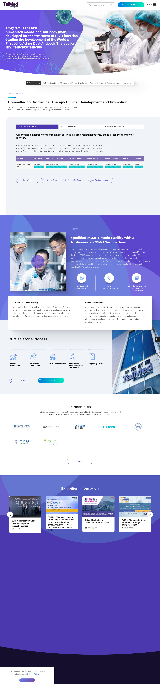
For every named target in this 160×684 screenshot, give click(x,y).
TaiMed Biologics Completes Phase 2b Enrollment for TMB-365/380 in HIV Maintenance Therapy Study (83, 83)
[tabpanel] (80, 42)
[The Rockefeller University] (138, 427)
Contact (138, 682)
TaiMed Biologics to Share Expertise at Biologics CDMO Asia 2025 (97, 522)
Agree (27, 680)
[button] (14, 126)
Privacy (147, 682)
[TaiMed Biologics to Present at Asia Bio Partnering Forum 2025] (135, 504)
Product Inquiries (101, 180)
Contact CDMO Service (131, 5)
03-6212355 (72, 669)
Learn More (27, 180)
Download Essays (125, 682)
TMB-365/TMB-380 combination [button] (114, 127)
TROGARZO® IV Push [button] (68, 127)
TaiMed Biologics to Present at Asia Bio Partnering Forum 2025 (135, 518)
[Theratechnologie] (22, 442)
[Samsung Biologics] (80, 427)
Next (40, 84)
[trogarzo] (51, 442)
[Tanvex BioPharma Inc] (109, 427)
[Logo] (10, 5)
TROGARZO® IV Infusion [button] (27, 127)
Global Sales (52, 180)
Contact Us (51, 380)
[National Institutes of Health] (51, 427)
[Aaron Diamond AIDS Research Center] (22, 427)
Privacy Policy (33, 674)
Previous (40, 82)
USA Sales (77, 180)
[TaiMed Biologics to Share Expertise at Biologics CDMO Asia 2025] (98, 506)
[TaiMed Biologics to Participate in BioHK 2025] (62, 506)
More (23, 380)
